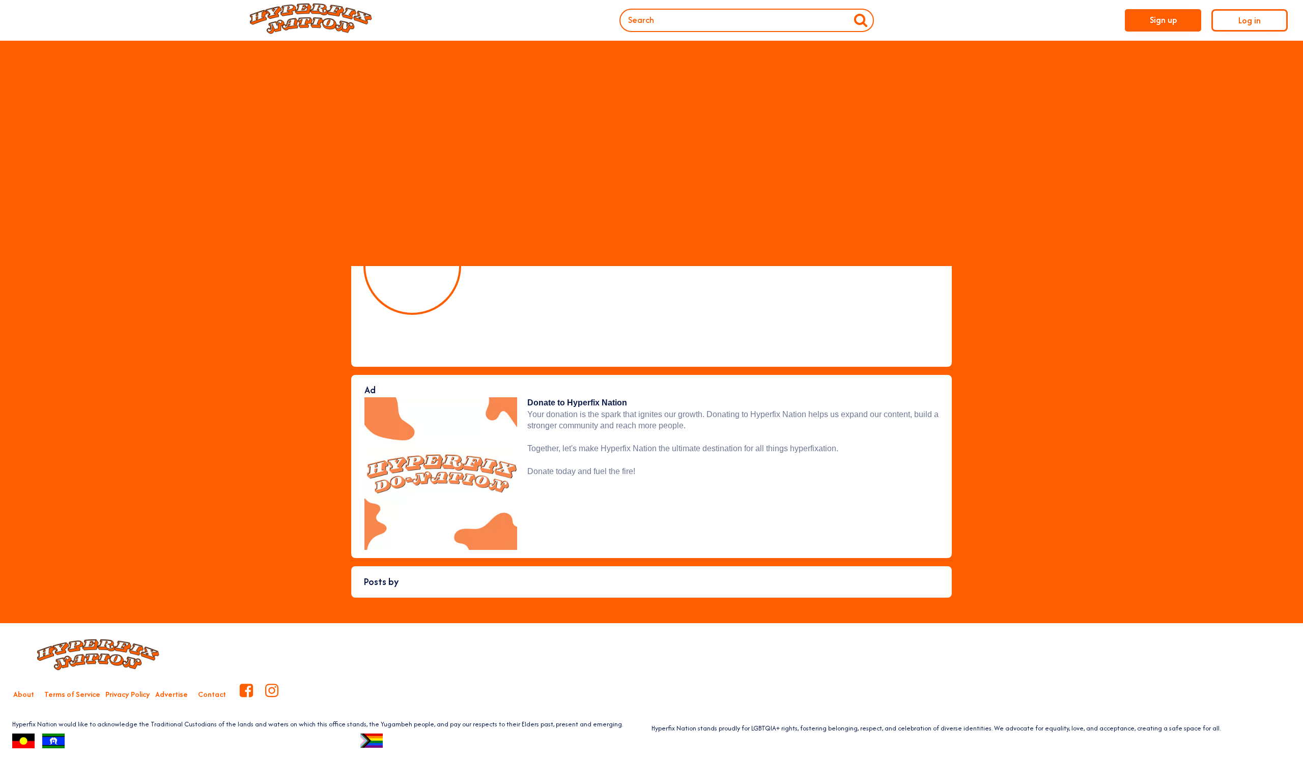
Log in (1249, 20)
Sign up (1163, 20)
